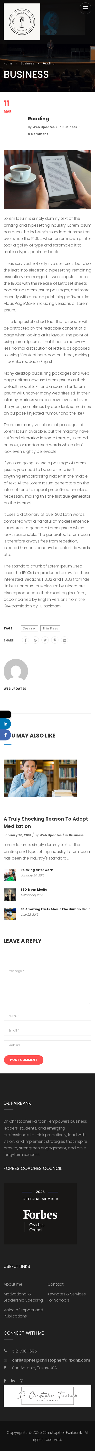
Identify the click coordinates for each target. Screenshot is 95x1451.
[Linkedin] (5, 723)
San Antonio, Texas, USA (34, 1368)
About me (13, 1284)
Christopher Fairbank (62, 1432)
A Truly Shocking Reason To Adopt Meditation (46, 822)
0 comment (38, 134)
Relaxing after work (37, 870)
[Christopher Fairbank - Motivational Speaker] (22, 22)
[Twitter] (45, 640)
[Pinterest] (55, 640)
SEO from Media (34, 889)
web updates (44, 127)
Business (69, 127)
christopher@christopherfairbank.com (51, 1360)
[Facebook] (26, 640)
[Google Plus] (35, 640)
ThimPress (50, 628)
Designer (29, 628)
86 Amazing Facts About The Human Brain (56, 909)
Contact (56, 1284)
